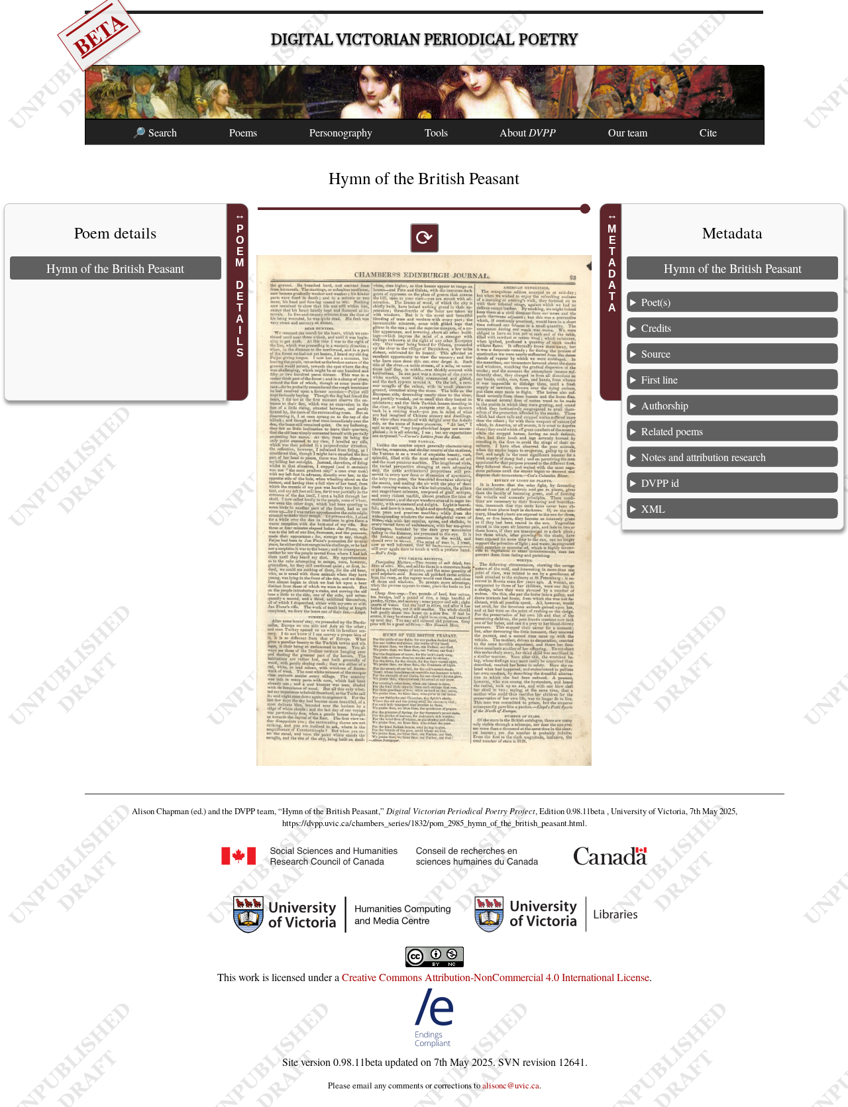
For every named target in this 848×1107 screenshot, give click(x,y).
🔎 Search (154, 132)
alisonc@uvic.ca (510, 1085)
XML (653, 508)
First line (659, 379)
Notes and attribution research (703, 457)
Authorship (664, 405)
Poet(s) (655, 302)
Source (655, 353)
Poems (243, 132)
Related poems (672, 431)
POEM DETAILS (239, 290)
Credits (656, 328)
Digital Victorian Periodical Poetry (424, 39)
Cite (708, 132)
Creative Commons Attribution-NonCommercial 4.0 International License (495, 977)
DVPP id (660, 483)
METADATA (612, 268)
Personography (340, 132)
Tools (436, 132)
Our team (627, 132)
